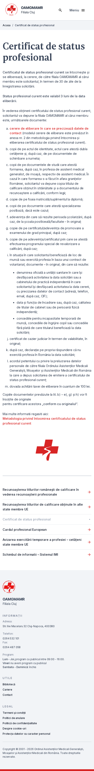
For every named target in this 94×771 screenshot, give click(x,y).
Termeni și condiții (14, 712)
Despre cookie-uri (14, 728)
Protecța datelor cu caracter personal (26, 733)
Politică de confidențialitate (20, 723)
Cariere (7, 689)
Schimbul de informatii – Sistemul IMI (30, 554)
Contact (7, 694)
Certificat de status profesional (26, 519)
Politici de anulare (14, 718)
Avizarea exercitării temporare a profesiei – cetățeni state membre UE (42, 542)
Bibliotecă (9, 684)
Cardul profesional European (25, 529)
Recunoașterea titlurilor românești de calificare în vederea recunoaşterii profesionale (41, 492)
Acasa (6, 25)
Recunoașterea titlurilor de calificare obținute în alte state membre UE (43, 507)
